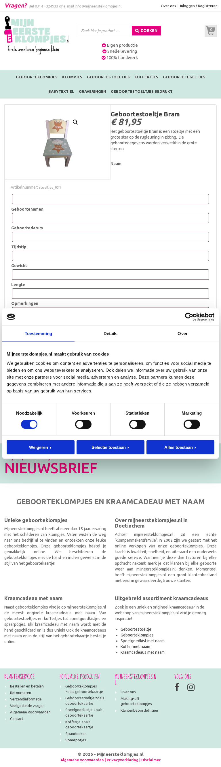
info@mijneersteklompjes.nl (98, 6)
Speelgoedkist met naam (143, 640)
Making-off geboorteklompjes (136, 701)
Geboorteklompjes (37, 77)
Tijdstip (18, 247)
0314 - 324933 (46, 6)
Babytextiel (61, 91)
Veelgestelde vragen (27, 706)
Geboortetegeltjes (184, 77)
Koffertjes (146, 77)
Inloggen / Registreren (199, 6)
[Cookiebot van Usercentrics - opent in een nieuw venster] (189, 317)
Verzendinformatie (26, 699)
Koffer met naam (135, 646)
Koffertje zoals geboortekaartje (79, 724)
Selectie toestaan (109, 447)
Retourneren (20, 693)
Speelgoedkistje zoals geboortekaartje (83, 712)
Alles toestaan (178, 447)
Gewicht (19, 265)
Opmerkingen (24, 303)
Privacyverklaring (122, 760)
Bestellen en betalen (27, 686)
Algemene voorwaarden (30, 712)
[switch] (83, 424)
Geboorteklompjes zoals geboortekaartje (84, 689)
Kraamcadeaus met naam (143, 652)
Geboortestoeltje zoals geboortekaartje (84, 700)
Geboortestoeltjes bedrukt (142, 91)
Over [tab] (182, 333)
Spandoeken (76, 734)
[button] (75, 122)
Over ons (168, 6)
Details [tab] (111, 333)
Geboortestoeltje (136, 629)
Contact (16, 719)
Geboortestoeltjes (108, 77)
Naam (115, 163)
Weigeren (38, 447)
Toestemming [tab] (38, 333)
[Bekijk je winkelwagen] (210, 31)
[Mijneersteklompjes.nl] (36, 35)
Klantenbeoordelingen (139, 710)
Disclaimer (151, 760)
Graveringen (92, 91)
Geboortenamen (27, 209)
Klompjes (72, 77)
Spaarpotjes (75, 740)
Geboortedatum (27, 228)
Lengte (18, 284)
